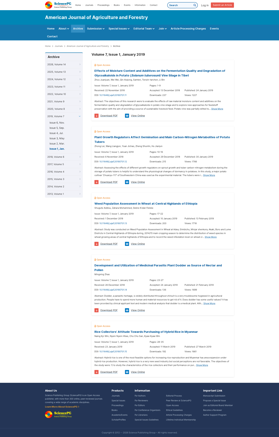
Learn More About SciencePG (61, 406)
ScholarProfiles (119, 420)
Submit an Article (222, 5)
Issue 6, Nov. (57, 122)
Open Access (172, 405)
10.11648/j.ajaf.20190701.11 (113, 95)
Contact (153, 5)
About (63, 28)
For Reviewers (141, 400)
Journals (89, 5)
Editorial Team (143, 28)
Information (140, 5)
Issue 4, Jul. (56, 133)
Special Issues (118, 28)
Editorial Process (174, 396)
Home (78, 5)
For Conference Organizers (147, 410)
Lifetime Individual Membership (181, 420)
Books (117, 5)
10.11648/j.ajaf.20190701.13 (113, 223)
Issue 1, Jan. (57, 148)
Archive (78, 28)
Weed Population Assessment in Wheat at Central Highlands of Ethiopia (145, 203)
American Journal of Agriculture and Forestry (88, 46)
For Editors (140, 405)
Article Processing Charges (188, 28)
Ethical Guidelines (174, 410)
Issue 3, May (57, 138)
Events (127, 5)
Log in (205, 5)
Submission (94, 28)
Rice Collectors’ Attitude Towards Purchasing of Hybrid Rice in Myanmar (146, 332)
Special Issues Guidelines (147, 420)
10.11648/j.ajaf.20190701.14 (113, 289)
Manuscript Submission (214, 396)
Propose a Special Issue (214, 400)
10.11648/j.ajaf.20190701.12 (113, 161)
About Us (51, 390)
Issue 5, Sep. (57, 127)
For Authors (140, 396)
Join (162, 28)
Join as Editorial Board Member (218, 405)
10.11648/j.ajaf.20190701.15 (113, 351)
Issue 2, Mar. (57, 143)
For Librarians (141, 415)
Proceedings (103, 5)
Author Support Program (214, 415)
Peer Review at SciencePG (178, 400)
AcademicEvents (119, 415)
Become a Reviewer (212, 410)
